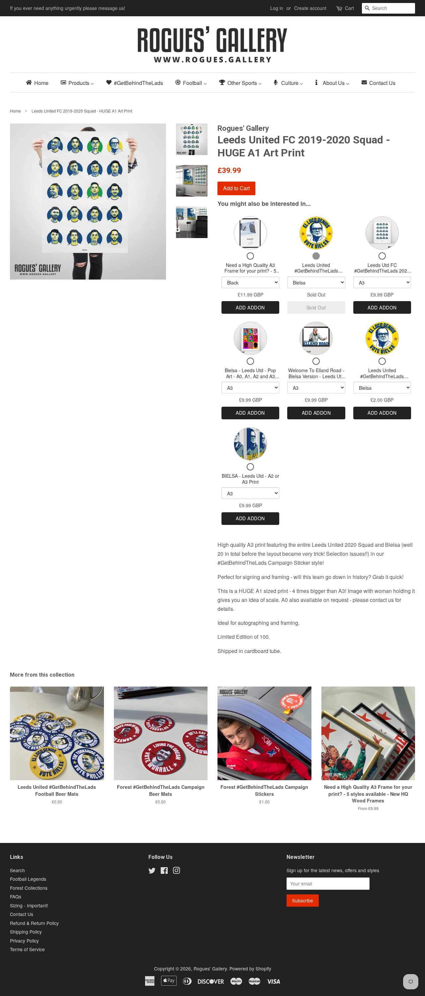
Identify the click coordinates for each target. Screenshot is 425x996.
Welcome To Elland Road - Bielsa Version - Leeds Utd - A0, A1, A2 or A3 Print (316, 376)
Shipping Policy (26, 931)
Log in (276, 8)
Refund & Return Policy (34, 923)
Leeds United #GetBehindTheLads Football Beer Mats (316, 271)
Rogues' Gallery (210, 968)
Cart (349, 8)
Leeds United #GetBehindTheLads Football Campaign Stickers (382, 376)
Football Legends (28, 878)
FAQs (15, 896)
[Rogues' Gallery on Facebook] (164, 871)
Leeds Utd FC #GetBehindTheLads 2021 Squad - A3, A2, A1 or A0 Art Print (382, 274)
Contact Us (21, 914)
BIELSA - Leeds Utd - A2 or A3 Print (250, 478)
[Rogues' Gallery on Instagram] (176, 871)
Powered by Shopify (250, 968)
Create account (310, 8)
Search (17, 870)
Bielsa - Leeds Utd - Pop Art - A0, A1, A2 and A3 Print (250, 376)
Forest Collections (28, 887)
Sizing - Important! (29, 905)
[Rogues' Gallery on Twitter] (152, 871)
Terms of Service (27, 949)
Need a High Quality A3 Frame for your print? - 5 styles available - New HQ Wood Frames (250, 274)
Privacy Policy (24, 940)
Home (15, 111)
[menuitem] (39, 82)
